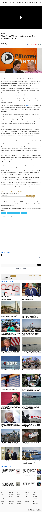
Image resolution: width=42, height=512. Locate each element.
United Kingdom (27, 499)
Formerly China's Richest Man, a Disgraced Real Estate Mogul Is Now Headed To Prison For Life (10, 371)
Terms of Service (26, 197)
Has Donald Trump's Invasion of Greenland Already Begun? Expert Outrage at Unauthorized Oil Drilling (31, 462)
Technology (2, 501)
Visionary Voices (11, 494)
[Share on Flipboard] (34, 44)
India (26, 496)
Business (2, 499)
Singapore (26, 498)
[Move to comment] (40, 44)
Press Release (11, 501)
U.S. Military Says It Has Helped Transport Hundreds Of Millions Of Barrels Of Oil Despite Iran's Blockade (31, 352)
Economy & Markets (4, 498)
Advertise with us (19, 503)
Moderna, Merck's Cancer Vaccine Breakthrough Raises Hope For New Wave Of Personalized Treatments (10, 298)
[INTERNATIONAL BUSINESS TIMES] (21, 2)
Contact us (18, 496)
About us (18, 494)
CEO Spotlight (11, 503)
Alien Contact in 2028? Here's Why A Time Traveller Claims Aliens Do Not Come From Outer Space (9, 444)
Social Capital (11, 496)
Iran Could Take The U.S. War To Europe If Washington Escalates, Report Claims (29, 476)
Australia (26, 494)
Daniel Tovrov (4, 43)
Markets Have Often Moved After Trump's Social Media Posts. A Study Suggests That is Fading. (10, 425)
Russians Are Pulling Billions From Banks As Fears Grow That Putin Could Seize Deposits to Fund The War (31, 425)
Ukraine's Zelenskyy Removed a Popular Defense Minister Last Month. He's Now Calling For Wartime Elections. (10, 407)
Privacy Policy (33, 197)
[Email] (38, 44)
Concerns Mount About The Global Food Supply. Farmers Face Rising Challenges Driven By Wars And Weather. (30, 407)
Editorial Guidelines (31, 220)
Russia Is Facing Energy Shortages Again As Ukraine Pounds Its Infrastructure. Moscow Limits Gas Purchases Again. (31, 298)
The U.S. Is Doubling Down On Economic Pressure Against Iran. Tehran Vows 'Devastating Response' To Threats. (30, 371)
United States (27, 501)
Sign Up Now (13, 275)
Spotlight (10, 499)
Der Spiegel (18, 95)
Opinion (2, 506)
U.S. (1, 496)
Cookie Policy (19, 501)
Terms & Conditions (20, 498)
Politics (2, 503)
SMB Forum (11, 498)
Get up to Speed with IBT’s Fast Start (35, 275)
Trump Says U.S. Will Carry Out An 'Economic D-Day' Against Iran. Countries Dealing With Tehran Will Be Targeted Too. (10, 352)
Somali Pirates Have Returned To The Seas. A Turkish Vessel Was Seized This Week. (29, 483)
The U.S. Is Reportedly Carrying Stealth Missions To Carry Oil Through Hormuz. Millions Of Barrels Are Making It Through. (30, 316)
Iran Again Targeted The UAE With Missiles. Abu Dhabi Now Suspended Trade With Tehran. (31, 334)
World (2, 494)
